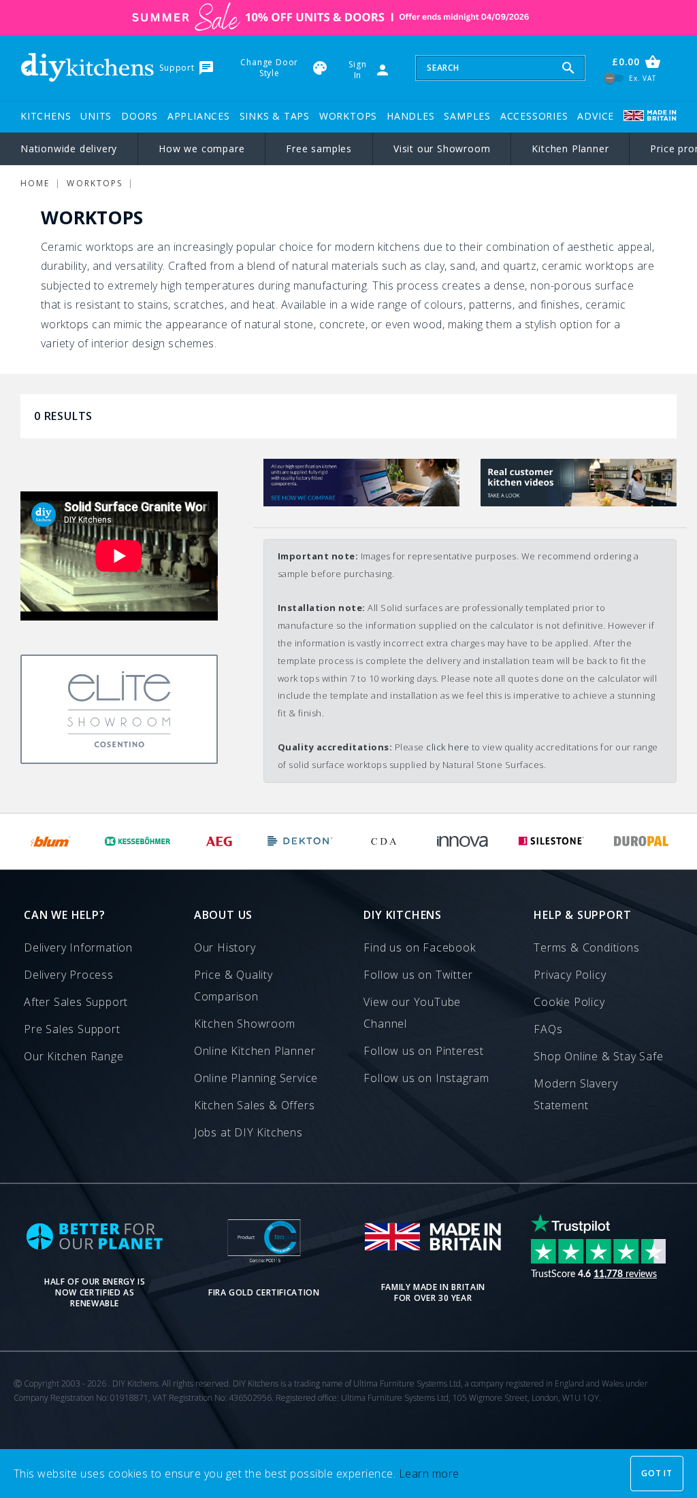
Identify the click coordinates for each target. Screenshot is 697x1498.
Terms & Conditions (586, 947)
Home (35, 183)
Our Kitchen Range (74, 1056)
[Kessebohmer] (137, 841)
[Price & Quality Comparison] (361, 502)
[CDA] (383, 841)
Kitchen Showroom (244, 1023)
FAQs (548, 1029)
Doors (139, 115)
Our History (225, 947)
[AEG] (219, 841)
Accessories (534, 115)
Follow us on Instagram (426, 1077)
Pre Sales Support (72, 1029)
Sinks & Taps (275, 115)
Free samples (319, 148)
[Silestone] (551, 841)
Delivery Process (69, 974)
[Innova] (462, 841)
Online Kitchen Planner (255, 1050)
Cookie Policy (569, 1001)
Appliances (198, 115)
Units (96, 115)
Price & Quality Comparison (233, 985)
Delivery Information (78, 947)
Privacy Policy (570, 974)
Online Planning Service (256, 1077)
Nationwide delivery (68, 148)
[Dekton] (300, 841)
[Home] (87, 67)
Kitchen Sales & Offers (254, 1105)
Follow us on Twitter (417, 974)
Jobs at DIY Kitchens (248, 1132)
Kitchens (45, 115)
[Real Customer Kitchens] (579, 502)
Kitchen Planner (570, 148)
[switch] (614, 78)
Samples (467, 115)
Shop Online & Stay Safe (598, 1056)
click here (447, 747)
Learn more (429, 1473)
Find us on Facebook (419, 947)
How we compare (201, 148)
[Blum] (51, 841)
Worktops (348, 115)
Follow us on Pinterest (423, 1050)
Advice (595, 115)
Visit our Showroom (441, 148)
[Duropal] (642, 841)
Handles (411, 115)
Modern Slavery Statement (575, 1094)
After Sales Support (76, 1001)
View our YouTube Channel (412, 1012)
